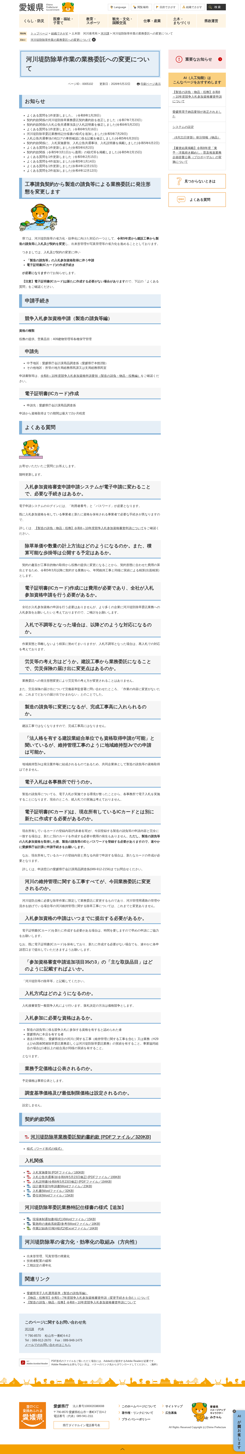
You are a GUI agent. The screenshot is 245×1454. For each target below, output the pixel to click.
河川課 (105, 33)
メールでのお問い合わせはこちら (48, 1345)
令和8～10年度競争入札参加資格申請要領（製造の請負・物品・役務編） (91, 375)
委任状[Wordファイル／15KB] (53, 1195)
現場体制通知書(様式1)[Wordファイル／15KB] (64, 1219)
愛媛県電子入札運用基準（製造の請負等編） (57, 1293)
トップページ (39, 33)
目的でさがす (168, 7)
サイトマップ (174, 1406)
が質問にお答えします (239, 1430)
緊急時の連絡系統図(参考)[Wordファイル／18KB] (66, 1223)
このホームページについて (139, 1406)
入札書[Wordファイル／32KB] (53, 1190)
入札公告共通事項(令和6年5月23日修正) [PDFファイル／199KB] (77, 1177)
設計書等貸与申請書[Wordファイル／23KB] (62, 1186)
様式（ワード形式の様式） (45, 1148)
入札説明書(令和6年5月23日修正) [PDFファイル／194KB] (72, 1181)
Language (120, 7)
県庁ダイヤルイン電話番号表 (81, 1425)
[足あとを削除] (94, 40)
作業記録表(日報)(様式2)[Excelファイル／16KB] (65, 1228)
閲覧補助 (143, 7)
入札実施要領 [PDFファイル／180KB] (58, 1172)
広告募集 (171, 1412)
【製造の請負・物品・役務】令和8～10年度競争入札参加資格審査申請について (89, 528)
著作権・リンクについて (137, 1412)
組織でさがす (194, 7)
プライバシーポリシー (136, 1419)
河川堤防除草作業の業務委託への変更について (61, 39)
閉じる (234, 1411)
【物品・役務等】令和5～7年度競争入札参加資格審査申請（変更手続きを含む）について (88, 1297)
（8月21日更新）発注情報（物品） (196, 137)
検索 (217, 7)
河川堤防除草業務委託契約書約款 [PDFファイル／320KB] (91, 1136)
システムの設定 (183, 127)
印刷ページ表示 (151, 83)
